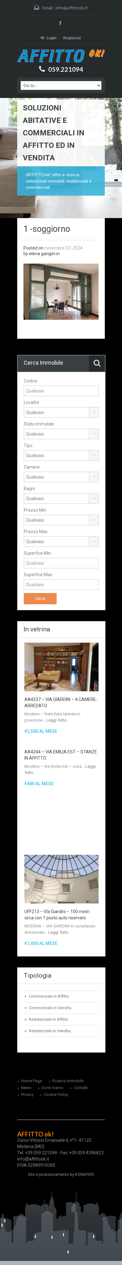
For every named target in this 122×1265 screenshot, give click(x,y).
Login (51, 38)
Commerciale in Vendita (50, 1007)
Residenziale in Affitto (49, 1019)
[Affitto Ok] (61, 55)
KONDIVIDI (84, 1174)
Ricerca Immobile (68, 1080)
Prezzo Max (36, 531)
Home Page (31, 1080)
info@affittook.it (72, 7)
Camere (32, 467)
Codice (30, 380)
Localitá (31, 402)
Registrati (72, 38)
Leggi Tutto (56, 720)
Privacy (27, 1094)
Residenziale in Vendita (50, 1031)
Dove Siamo (53, 1087)
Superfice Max (38, 574)
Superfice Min (37, 553)
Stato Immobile (39, 423)
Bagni (29, 488)
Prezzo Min (35, 510)
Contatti (81, 1087)
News (26, 1087)
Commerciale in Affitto (49, 996)
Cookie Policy (56, 1094)
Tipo (28, 445)
